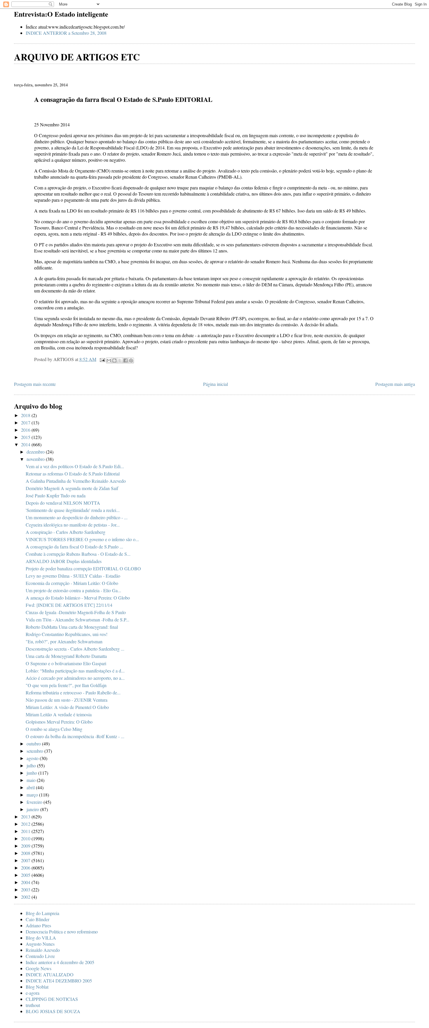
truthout (33, 1005)
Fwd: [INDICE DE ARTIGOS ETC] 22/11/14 (69, 605)
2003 (26, 889)
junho (32, 773)
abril (31, 787)
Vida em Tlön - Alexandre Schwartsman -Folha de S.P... (77, 619)
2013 (26, 816)
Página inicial (215, 384)
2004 (26, 882)
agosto (33, 758)
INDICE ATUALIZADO (50, 974)
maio (32, 780)
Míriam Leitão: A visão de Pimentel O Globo (67, 707)
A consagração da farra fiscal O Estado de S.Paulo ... (74, 546)
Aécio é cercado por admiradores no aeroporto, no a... (75, 678)
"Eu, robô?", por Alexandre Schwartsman (64, 641)
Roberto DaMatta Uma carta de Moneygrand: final (72, 627)
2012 (26, 824)
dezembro (36, 452)
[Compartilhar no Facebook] (125, 360)
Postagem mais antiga (395, 384)
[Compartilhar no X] (120, 360)
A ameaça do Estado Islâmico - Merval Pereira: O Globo (78, 598)
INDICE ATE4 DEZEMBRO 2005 (59, 981)
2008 (26, 853)
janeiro (33, 809)
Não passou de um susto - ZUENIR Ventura (66, 700)
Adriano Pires (38, 925)
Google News (38, 968)
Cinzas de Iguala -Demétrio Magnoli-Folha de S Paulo (76, 612)
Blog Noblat (37, 987)
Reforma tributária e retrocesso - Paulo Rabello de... (73, 692)
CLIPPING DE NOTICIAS (52, 999)
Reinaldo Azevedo (43, 950)
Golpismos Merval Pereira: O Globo (59, 722)
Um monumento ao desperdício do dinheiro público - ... (77, 517)
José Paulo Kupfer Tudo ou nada (56, 495)
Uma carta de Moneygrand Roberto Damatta (66, 656)
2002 (26, 897)
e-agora (32, 993)
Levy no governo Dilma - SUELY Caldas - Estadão (73, 576)
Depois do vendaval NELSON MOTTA (63, 503)
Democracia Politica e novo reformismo (62, 931)
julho (32, 765)
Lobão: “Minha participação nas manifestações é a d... (75, 671)
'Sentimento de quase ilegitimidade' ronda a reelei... (73, 510)
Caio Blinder (37, 919)
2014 (26, 444)
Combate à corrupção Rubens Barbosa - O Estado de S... (78, 554)
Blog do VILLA (41, 938)
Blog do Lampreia (42, 913)
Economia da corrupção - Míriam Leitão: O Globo (72, 583)
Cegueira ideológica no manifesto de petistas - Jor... (73, 525)
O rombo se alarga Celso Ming (54, 729)
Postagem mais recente (35, 384)
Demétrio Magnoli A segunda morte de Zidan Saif (72, 488)
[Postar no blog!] (114, 360)
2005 (26, 875)
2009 (26, 846)
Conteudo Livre (40, 956)
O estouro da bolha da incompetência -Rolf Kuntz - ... (75, 736)
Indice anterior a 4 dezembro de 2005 (60, 962)
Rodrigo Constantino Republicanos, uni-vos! (66, 634)
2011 (26, 831)
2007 (26, 860)
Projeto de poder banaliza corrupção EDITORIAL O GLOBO (83, 568)
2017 (26, 422)
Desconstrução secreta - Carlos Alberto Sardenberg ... (75, 649)
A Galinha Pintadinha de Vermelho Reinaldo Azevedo (76, 481)
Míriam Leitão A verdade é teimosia (59, 714)
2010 (26, 838)
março (33, 795)
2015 (26, 437)
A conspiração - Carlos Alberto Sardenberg (65, 532)
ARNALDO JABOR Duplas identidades (64, 561)
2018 (26, 415)
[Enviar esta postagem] (101, 359)
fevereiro (35, 802)
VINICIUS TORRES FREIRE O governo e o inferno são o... (82, 539)
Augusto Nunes (40, 944)
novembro (36, 459)
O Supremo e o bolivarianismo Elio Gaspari (66, 663)
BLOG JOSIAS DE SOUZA (53, 1011)
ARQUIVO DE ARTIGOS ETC (77, 57)
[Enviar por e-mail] (109, 360)
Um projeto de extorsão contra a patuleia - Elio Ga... (73, 590)
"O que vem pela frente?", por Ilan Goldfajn (66, 685)
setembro (35, 751)
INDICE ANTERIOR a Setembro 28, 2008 (66, 33)
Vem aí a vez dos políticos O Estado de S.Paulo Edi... (75, 466)
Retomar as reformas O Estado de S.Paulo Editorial (73, 474)
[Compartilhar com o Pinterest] (131, 360)
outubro (34, 743)
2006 (26, 868)
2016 (26, 430)
